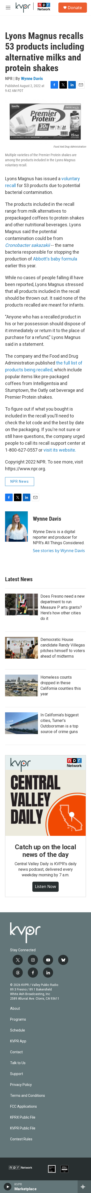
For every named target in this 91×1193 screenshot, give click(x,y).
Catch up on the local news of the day (45, 850)
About (15, 1008)
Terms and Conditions (27, 1096)
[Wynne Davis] (16, 526)
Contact (16, 1052)
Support (16, 1074)
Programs (18, 1019)
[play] (8, 1186)
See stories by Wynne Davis (59, 550)
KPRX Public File (22, 1117)
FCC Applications (23, 1106)
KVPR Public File (22, 1128)
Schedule (17, 1030)
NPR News (19, 481)
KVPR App (18, 1041)
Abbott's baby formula (55, 258)
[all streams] (84, 1186)
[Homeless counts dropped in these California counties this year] (21, 685)
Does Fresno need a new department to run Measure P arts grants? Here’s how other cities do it (62, 607)
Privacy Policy (21, 1085)
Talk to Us (18, 1063)
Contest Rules (21, 1139)
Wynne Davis (32, 78)
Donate (75, 7)
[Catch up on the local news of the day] (45, 795)
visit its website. (59, 450)
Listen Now (45, 886)
